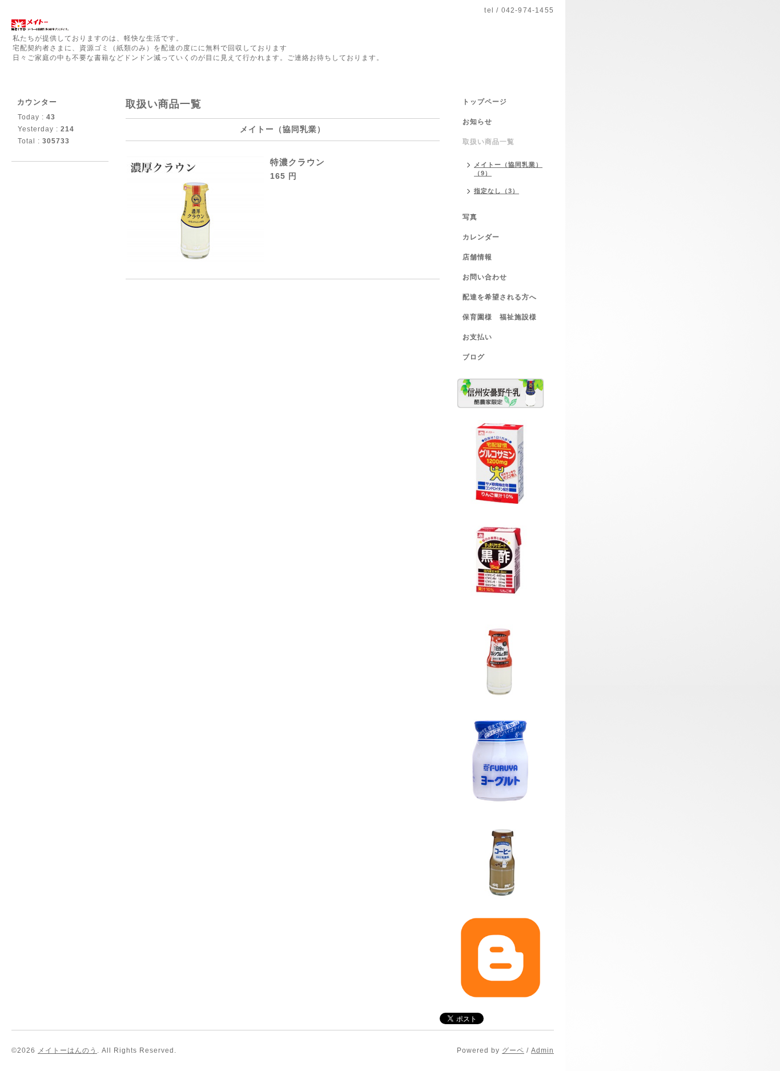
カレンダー (481, 237)
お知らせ (477, 122)
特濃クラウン (297, 162)
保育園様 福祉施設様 (500, 317)
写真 (470, 217)
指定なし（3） (496, 190)
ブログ (474, 357)
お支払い (477, 337)
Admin (542, 1050)
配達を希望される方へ (500, 297)
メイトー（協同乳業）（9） (508, 169)
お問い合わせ (485, 277)
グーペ (513, 1050)
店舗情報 (477, 257)
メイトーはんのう (67, 1050)
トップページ (485, 102)
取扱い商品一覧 (488, 142)
